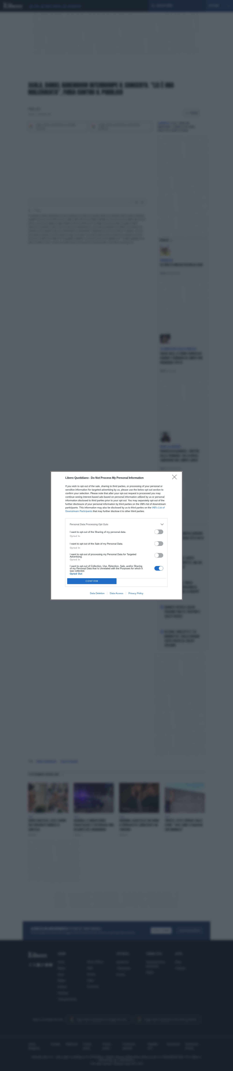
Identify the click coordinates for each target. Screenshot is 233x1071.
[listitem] (116, 524)
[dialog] (116, 535)
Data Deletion (97, 593)
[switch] (158, 532)
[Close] (175, 478)
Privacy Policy (135, 593)
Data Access (116, 593)
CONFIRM (92, 581)
